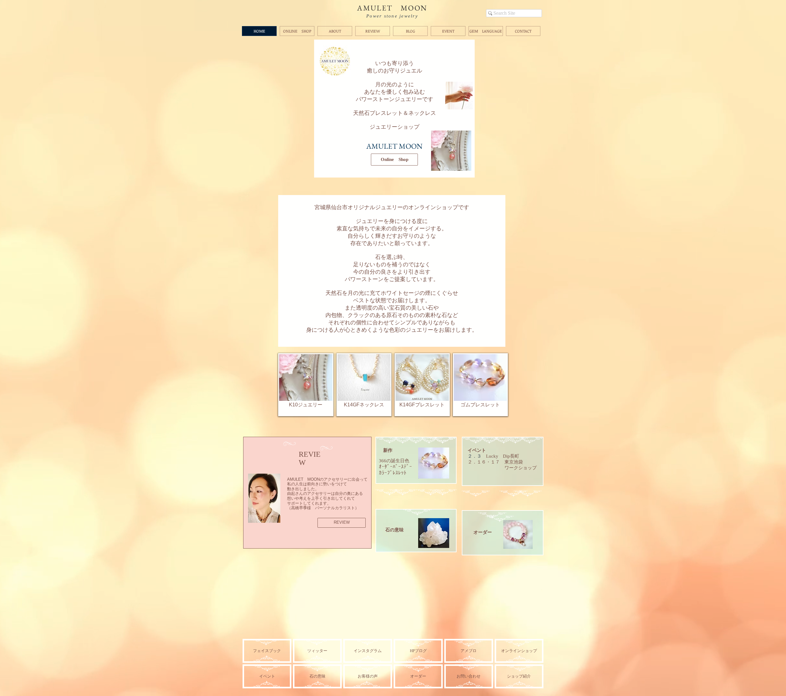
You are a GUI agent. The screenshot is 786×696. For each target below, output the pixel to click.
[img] (418, 676)
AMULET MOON (392, 8)
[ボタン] (417, 459)
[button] (283, 618)
